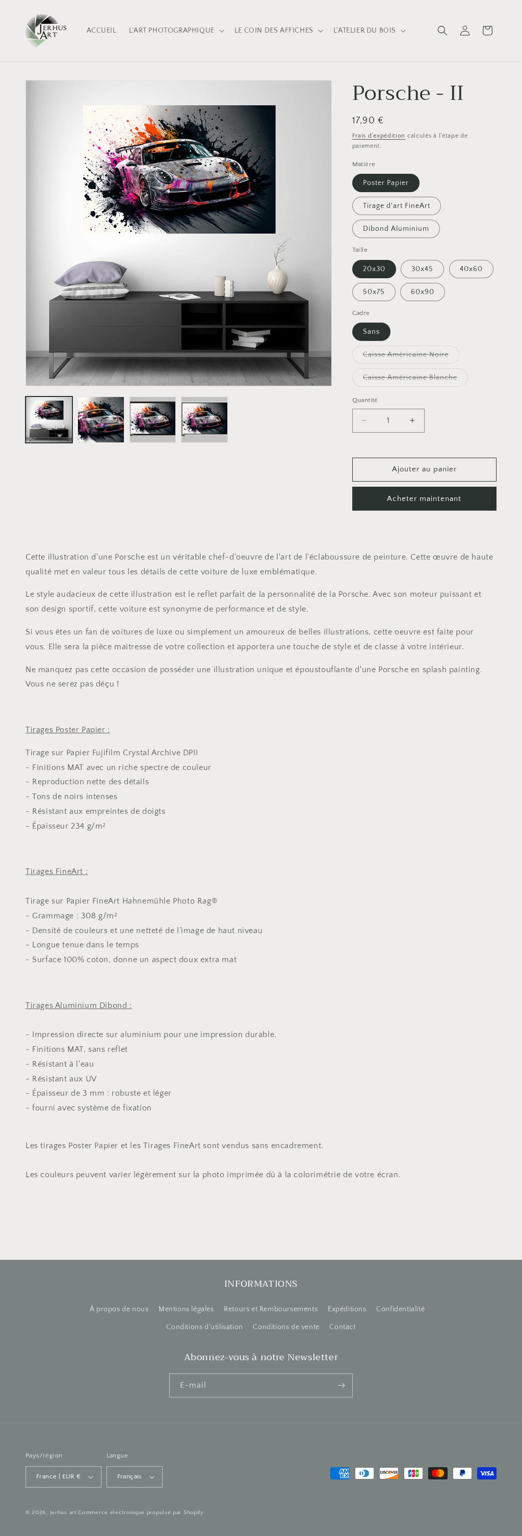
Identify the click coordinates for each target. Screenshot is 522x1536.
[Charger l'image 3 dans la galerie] (152, 419)
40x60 (471, 269)
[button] (175, 30)
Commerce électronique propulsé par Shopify (140, 1512)
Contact (342, 1327)
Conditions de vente (286, 1327)
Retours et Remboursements (271, 1309)
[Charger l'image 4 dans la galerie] (204, 419)
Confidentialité (400, 1309)
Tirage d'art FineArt (396, 206)
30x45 (422, 269)
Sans (371, 332)
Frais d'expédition (379, 136)
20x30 (374, 269)
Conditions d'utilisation (204, 1327)
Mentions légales (186, 1309)
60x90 (422, 292)
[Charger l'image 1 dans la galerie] (48, 419)
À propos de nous (119, 1309)
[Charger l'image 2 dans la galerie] (100, 419)
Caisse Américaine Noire (411, 357)
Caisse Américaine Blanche (415, 380)
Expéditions (347, 1309)
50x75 (374, 292)
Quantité (365, 400)
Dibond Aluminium (396, 229)
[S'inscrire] (341, 1385)
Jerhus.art (63, 1512)
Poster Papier (386, 183)
